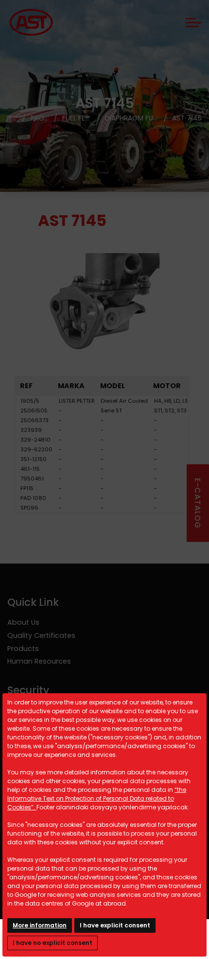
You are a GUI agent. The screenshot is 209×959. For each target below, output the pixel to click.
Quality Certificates (41, 635)
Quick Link (33, 602)
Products (23, 648)
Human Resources (39, 661)
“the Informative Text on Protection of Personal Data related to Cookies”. (96, 798)
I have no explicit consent (52, 943)
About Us (23, 622)
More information (40, 925)
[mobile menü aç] (193, 22)
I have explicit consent (115, 925)
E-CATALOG (197, 503)
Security (28, 690)
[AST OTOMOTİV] (31, 22)
